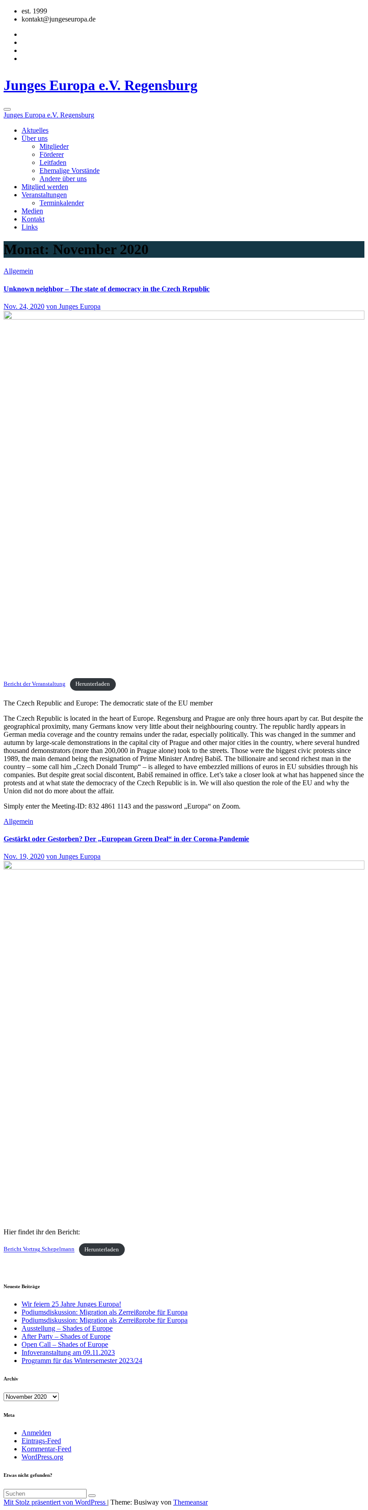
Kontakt (33, 219)
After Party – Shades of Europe (66, 1336)
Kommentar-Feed (46, 1449)
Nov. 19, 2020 (24, 856)
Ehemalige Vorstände (69, 170)
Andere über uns (63, 178)
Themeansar (190, 1502)
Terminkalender (61, 203)
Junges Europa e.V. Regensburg (100, 85)
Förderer (51, 154)
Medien (32, 211)
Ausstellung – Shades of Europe (67, 1328)
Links (30, 227)
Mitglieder (54, 146)
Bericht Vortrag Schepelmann (39, 1249)
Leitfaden (52, 162)
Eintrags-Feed (41, 1441)
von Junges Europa (73, 306)
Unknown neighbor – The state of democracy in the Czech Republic (107, 289)
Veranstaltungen (44, 195)
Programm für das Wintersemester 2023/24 (82, 1360)
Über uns (35, 138)
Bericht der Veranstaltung (35, 684)
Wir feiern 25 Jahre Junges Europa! (71, 1304)
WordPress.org (42, 1457)
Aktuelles (35, 130)
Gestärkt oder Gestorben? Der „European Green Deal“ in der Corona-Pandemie (126, 839)
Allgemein (18, 271)
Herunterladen (92, 684)
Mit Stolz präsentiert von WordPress (55, 1502)
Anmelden (36, 1432)
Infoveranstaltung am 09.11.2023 (68, 1352)
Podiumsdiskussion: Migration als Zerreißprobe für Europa (105, 1312)
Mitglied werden (45, 186)
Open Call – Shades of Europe (65, 1344)
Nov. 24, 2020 (24, 306)
